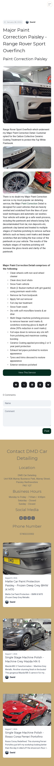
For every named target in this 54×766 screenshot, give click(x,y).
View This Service (27, 372)
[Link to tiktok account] (29, 518)
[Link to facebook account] (21, 518)
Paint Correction (29, 203)
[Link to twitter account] (33, 518)
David (12, 602)
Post (46, 431)
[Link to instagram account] (25, 518)
